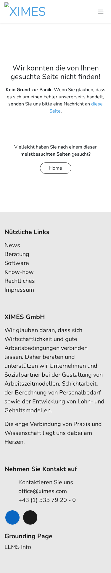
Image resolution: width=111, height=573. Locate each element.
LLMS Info (17, 547)
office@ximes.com (42, 491)
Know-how (19, 272)
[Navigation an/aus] (101, 12)
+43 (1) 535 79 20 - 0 (47, 500)
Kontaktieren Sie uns (45, 482)
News (12, 245)
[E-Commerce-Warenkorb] (89, 12)
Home (55, 168)
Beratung (16, 254)
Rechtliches (19, 281)
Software (16, 263)
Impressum (19, 290)
